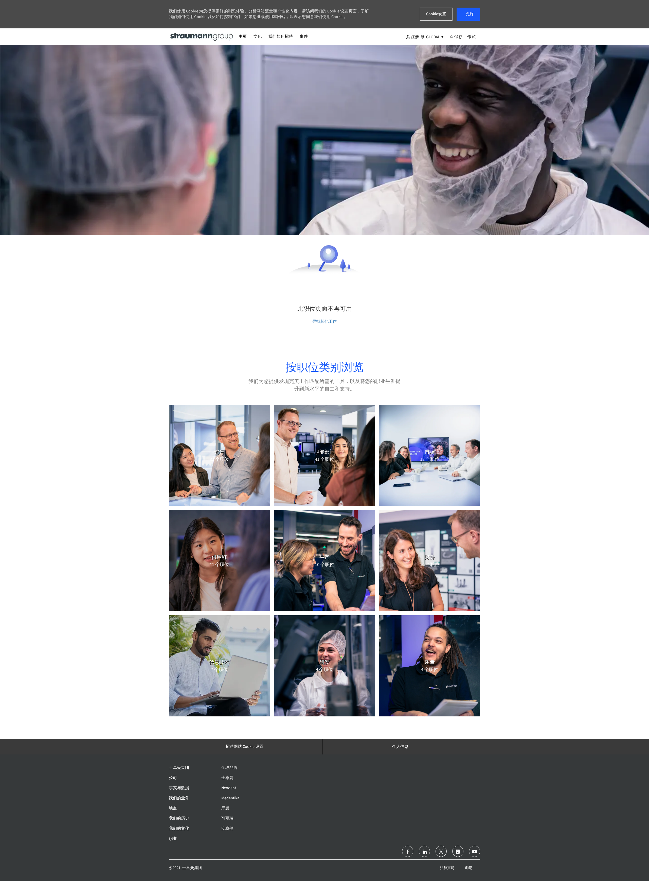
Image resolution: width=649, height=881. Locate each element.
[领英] (424, 851)
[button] (412, 36)
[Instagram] (457, 851)
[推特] (441, 851)
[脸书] (407, 851)
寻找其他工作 (324, 321)
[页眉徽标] (202, 36)
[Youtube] (474, 851)
